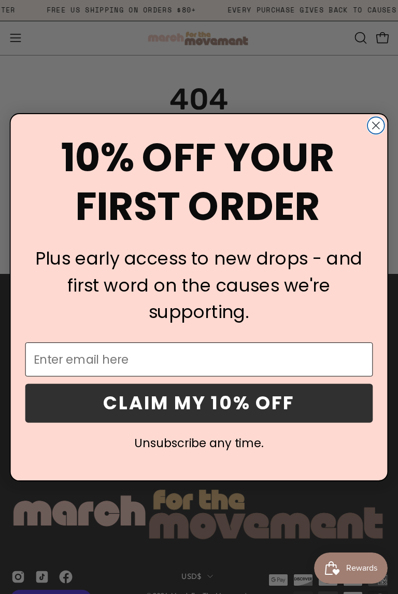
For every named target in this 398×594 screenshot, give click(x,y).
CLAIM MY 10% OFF (198, 403)
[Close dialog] (376, 125)
